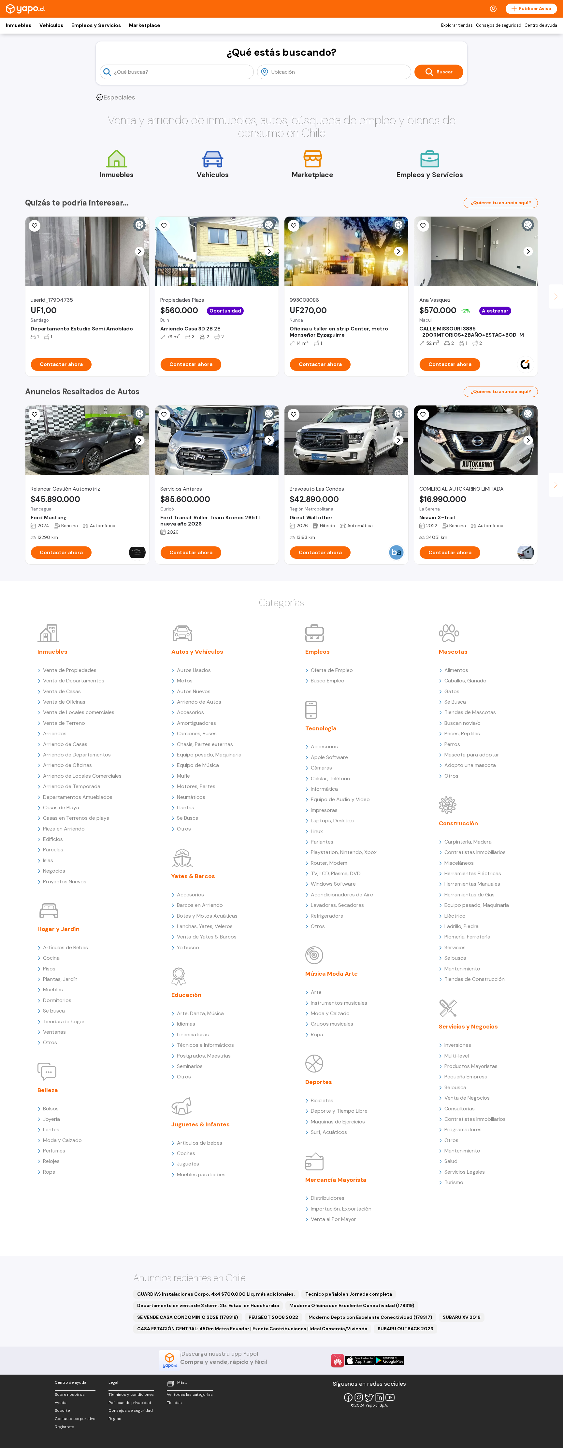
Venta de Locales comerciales (78, 712)
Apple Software (329, 757)
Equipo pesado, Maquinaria (209, 754)
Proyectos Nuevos (64, 881)
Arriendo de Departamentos (77, 754)
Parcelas (53, 849)
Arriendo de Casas (65, 744)
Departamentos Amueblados (77, 797)
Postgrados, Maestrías (204, 1055)
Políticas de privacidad (129, 1402)
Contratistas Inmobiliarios (475, 852)
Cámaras (321, 767)
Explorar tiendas (457, 25)
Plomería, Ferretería (467, 936)
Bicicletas (322, 1100)
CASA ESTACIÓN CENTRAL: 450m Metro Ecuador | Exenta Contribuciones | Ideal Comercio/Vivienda (252, 1329)
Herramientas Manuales (472, 883)
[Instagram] (359, 1397)
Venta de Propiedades (69, 670)
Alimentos (456, 670)
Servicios (455, 947)
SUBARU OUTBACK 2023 (405, 1329)
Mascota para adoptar (471, 754)
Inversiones (457, 1045)
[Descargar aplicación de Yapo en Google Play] (389, 1360)
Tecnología (321, 728)
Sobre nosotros (70, 1394)
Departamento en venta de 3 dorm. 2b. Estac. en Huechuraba (208, 1305)
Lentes (51, 1129)
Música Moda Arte (331, 974)
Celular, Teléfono (330, 778)
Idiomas (186, 1023)
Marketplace (144, 25)
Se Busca (187, 818)
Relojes (51, 1161)
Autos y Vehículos (197, 652)
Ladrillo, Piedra (461, 926)
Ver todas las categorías (190, 1394)
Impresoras (324, 810)
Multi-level (456, 1055)
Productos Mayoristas (471, 1066)
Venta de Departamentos (73, 680)
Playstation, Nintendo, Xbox (344, 852)
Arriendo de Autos (199, 701)
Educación (186, 995)
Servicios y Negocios (468, 1026)
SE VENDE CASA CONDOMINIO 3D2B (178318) (187, 1317)
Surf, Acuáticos (329, 1132)
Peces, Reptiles (462, 733)
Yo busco (188, 947)
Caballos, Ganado (465, 680)
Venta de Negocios (467, 1097)
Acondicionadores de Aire (342, 894)
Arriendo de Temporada (71, 786)
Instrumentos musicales (339, 1002)
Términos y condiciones (131, 1394)
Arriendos (54, 733)
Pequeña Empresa (465, 1076)
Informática (324, 788)
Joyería (51, 1119)
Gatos (451, 691)
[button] (139, 251)
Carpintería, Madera (468, 841)
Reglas (114, 1418)
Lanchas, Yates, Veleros (205, 926)
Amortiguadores (196, 723)
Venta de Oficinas (64, 701)
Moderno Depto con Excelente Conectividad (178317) (370, 1317)
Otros (50, 1042)
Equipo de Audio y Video (340, 799)
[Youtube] (390, 1397)
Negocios (54, 870)
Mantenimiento (462, 968)
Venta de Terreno (64, 723)
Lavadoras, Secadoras (337, 905)
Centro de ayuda (541, 25)
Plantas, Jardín (60, 979)
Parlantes (322, 841)
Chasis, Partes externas (205, 744)
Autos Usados (194, 670)
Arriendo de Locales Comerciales (82, 775)
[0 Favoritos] (34, 414)
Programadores (463, 1129)
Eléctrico (455, 915)
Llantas (185, 807)
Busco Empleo (327, 680)
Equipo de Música (198, 765)
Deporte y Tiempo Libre (339, 1110)
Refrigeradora (327, 915)
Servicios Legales (464, 1171)
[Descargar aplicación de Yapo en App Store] (360, 1360)
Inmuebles (18, 25)
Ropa (49, 1171)
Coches (186, 1153)
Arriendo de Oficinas (67, 765)
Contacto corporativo (75, 1418)
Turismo (453, 1182)
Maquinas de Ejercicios (338, 1121)
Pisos (49, 968)
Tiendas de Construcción (474, 979)
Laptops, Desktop (332, 820)
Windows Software (333, 883)
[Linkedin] (379, 1397)
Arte (316, 992)
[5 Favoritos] (423, 226)
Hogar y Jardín (58, 929)
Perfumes (54, 1150)
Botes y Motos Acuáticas (207, 915)
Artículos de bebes (199, 1142)
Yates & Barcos (193, 876)
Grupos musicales (332, 1023)
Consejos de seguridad (498, 25)
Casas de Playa (61, 807)
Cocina (51, 957)
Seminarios (190, 1066)
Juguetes (188, 1163)
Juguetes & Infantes (200, 1124)
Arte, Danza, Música (200, 1013)
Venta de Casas (62, 691)
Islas (48, 860)
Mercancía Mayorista (336, 1180)
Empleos (317, 652)
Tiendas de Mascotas (470, 712)
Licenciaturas (193, 1034)
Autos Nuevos (193, 691)
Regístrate (64, 1426)
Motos (185, 680)
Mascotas (453, 652)
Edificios (53, 839)
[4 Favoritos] (164, 226)
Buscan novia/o (462, 723)
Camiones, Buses (197, 733)
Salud (450, 1161)
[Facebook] (348, 1397)
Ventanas (54, 1032)
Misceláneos (459, 863)
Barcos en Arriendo (200, 905)
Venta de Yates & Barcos (207, 936)
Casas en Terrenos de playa (76, 818)
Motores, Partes (196, 786)
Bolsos (51, 1108)
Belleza (47, 1090)
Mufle (183, 775)
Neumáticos (191, 797)
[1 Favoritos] (293, 226)
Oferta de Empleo (332, 670)
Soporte (62, 1410)
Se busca (54, 1010)
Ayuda (60, 1402)
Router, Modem (329, 863)
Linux (317, 831)
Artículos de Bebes (65, 947)
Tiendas (174, 1402)
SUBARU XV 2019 (462, 1317)
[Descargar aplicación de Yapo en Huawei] (337, 1360)
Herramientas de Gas (469, 894)
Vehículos (51, 25)
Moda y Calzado (62, 1140)
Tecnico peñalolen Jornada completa (348, 1294)
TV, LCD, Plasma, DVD (336, 873)
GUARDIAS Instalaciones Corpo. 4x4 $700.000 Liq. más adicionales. (216, 1294)
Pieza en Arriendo (64, 828)
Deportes (318, 1082)
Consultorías (459, 1108)
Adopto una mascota (470, 765)
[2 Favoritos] (423, 414)
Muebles (53, 989)
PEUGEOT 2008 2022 (273, 1317)
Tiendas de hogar (64, 1021)
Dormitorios (57, 1000)
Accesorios (190, 712)
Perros (452, 744)
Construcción (458, 823)
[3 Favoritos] (34, 226)
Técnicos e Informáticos (205, 1045)
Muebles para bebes (201, 1174)
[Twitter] (369, 1397)
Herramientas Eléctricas (472, 873)
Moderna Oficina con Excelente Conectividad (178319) (351, 1305)
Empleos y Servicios (96, 25)
